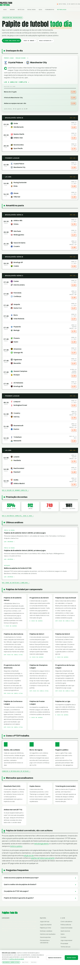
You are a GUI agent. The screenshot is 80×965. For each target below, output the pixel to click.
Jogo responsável (66, 940)
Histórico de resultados (47, 934)
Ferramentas (49, 9)
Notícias (21, 9)
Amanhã (12, 9)
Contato (63, 937)
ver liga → (73, 117)
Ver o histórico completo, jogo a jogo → (18, 515)
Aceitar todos (71, 957)
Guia (40, 9)
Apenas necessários (54, 957)
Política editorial (66, 925)
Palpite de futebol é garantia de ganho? (19, 898)
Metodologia (61, 9)
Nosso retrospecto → (46, 40)
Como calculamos (66, 921)
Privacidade (64, 943)
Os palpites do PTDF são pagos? (16, 891)
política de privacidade (17, 959)
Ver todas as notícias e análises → (15, 582)
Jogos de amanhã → (29, 40)
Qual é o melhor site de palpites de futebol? (20, 884)
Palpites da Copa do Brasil (65, 598)
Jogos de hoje (44, 921)
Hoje (5, 9)
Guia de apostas (45, 937)
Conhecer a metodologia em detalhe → (16, 771)
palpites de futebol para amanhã (42, 858)
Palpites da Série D (62, 634)
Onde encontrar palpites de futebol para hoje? (21, 878)
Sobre (62, 934)
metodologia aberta (41, 844)
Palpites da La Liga (62, 701)
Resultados (32, 9)
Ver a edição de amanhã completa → (15, 490)
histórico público (16, 846)
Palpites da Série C (37, 634)
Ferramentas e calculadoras (44, 941)
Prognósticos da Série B (39, 598)
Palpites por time (45, 928)
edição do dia (29, 855)
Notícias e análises (46, 931)
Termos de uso (65, 947)
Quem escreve (65, 931)
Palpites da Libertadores (13, 634)
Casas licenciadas (66, 928)
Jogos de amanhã (45, 925)
